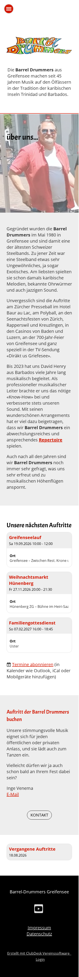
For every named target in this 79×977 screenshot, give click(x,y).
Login (40, 959)
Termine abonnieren (32, 664)
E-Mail (13, 794)
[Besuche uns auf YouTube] (38, 910)
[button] (39, 549)
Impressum (39, 928)
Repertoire (50, 440)
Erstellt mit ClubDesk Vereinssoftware (39, 953)
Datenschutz (39, 934)
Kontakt (39, 815)
